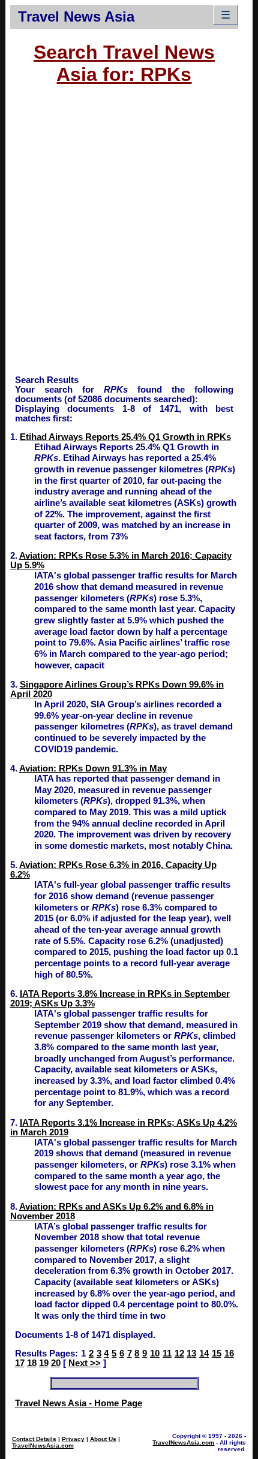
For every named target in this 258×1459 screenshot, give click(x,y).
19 (44, 1363)
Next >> (84, 1363)
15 (216, 1353)
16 (229, 1353)
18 (32, 1363)
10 (155, 1353)
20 (56, 1363)
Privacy (73, 1439)
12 (179, 1353)
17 (20, 1363)
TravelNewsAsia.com (43, 1445)
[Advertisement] (129, 235)
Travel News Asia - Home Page (78, 1403)
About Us (103, 1439)
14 (204, 1353)
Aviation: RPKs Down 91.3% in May (93, 768)
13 (191, 1353)
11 (167, 1353)
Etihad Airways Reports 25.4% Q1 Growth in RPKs (125, 437)
